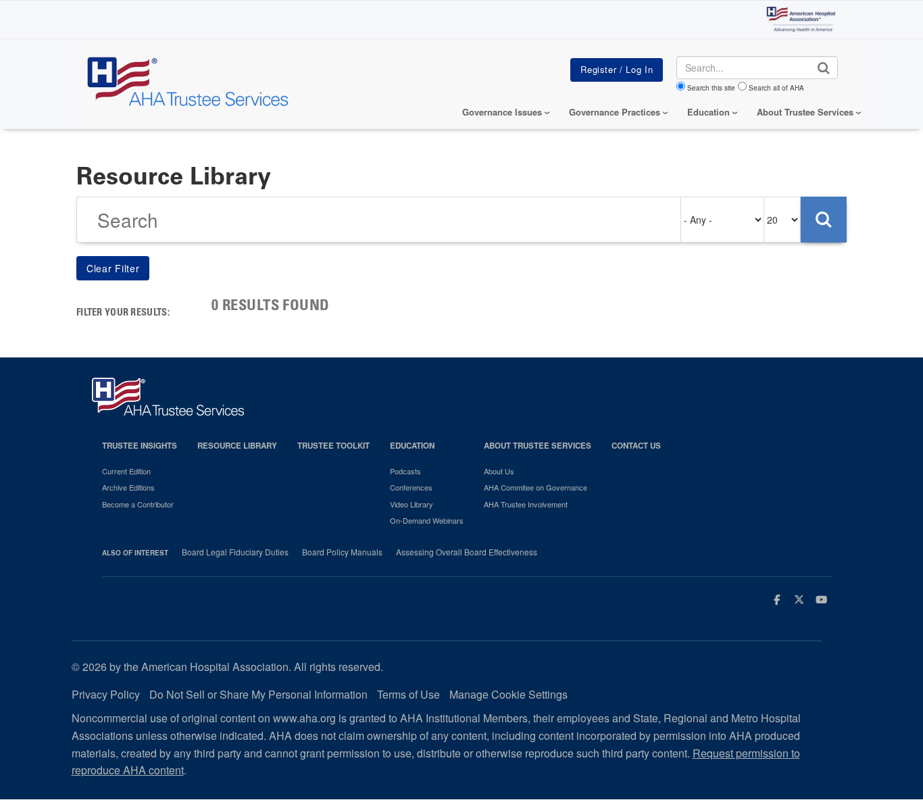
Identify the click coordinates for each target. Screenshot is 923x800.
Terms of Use (408, 694)
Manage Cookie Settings (508, 694)
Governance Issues (502, 111)
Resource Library (237, 445)
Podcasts (405, 471)
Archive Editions (128, 487)
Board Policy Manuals (342, 552)
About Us (499, 471)
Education (412, 445)
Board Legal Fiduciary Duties (235, 552)
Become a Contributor (138, 504)
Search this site (711, 88)
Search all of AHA (776, 88)
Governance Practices (614, 111)
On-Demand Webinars (427, 520)
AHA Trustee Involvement (526, 504)
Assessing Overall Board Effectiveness (466, 552)
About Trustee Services (805, 111)
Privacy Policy (106, 694)
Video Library (411, 504)
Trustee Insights (139, 445)
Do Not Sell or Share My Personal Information (258, 694)
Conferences (411, 487)
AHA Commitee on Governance (535, 487)
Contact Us (636, 445)
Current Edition (126, 471)
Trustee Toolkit (333, 445)
